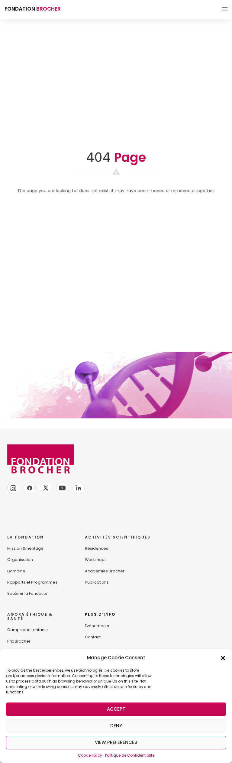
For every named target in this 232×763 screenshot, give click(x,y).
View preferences (116, 742)
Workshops (96, 559)
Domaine (16, 571)
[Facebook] (30, 488)
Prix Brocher (19, 641)
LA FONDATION (25, 537)
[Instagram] (13, 488)
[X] (46, 488)
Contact (93, 637)
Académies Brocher (104, 571)
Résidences (96, 548)
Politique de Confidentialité (129, 755)
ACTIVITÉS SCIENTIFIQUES (117, 537)
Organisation (20, 559)
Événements (97, 625)
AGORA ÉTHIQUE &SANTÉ (30, 616)
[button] (223, 658)
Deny (116, 725)
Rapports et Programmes (32, 582)
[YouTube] (62, 488)
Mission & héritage (25, 548)
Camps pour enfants (27, 629)
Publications (97, 582)
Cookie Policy (90, 755)
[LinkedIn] (78, 488)
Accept (116, 709)
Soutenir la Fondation (28, 593)
